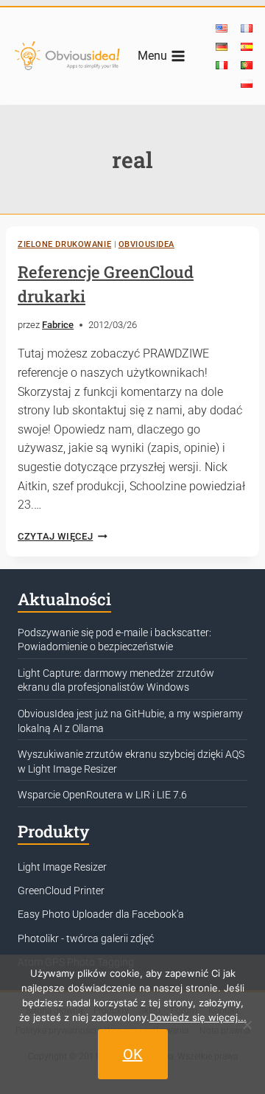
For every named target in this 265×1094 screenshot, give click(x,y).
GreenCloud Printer (61, 890)
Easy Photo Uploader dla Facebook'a (101, 914)
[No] (246, 1024)
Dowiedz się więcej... (198, 1017)
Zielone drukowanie (64, 244)
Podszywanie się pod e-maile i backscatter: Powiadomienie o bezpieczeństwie (114, 640)
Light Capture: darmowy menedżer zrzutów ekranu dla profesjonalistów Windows (116, 680)
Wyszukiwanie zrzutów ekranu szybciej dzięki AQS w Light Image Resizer (131, 761)
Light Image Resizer (62, 867)
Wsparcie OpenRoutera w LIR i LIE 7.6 (102, 795)
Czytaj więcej (62, 536)
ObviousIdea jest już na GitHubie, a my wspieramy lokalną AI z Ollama (130, 721)
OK (133, 1054)
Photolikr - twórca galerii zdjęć (86, 938)
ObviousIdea (146, 244)
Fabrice (58, 324)
